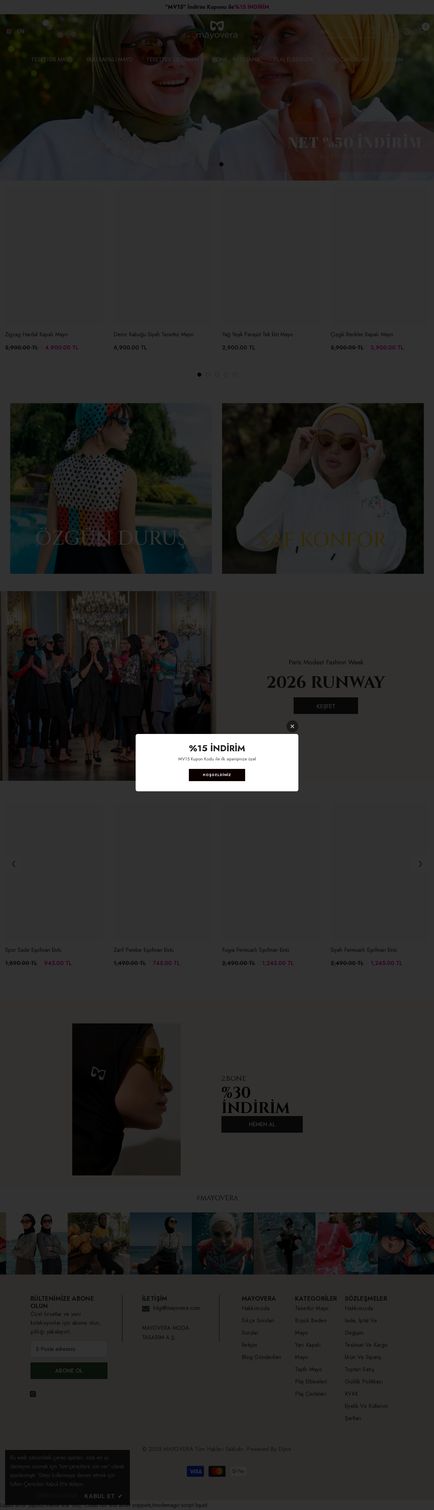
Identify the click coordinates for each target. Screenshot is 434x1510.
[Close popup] (292, 726)
